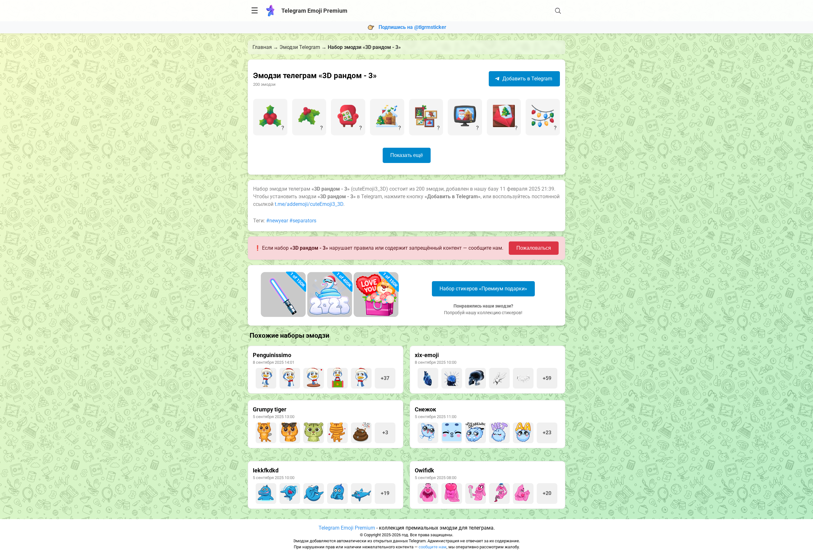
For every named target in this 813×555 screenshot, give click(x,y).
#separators (302, 221)
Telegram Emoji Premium (347, 528)
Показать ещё (406, 155)
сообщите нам (433, 547)
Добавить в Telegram (526, 79)
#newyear (277, 221)
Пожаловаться (533, 248)
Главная (262, 47)
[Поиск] (558, 10)
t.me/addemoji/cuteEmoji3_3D (309, 204)
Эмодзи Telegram (299, 47)
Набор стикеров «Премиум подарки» (483, 289)
